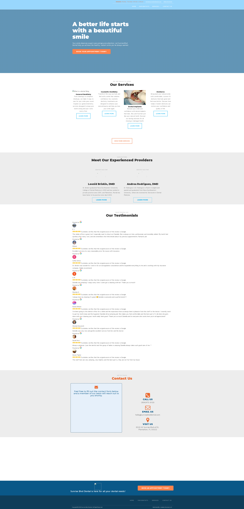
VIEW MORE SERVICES (122, 141)
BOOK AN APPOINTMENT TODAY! (156, 488)
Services (155, 6)
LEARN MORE (83, 116)
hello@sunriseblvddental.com (153, 1)
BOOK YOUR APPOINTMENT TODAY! (91, 51)
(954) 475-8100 (168, 1)
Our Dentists (144, 6)
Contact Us (167, 6)
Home (134, 6)
